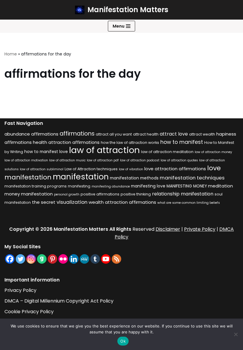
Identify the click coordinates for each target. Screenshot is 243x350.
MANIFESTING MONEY (187, 186)
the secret (43, 202)
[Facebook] (10, 259)
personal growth (66, 194)
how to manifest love (46, 152)
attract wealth (202, 134)
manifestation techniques (192, 177)
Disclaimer (168, 229)
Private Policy (199, 229)
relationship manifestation (182, 193)
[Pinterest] (52, 259)
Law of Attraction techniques (91, 168)
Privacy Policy (20, 290)
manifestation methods (134, 178)
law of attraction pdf (103, 160)
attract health (146, 134)
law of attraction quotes (179, 160)
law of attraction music (67, 160)
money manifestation (28, 194)
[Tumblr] (95, 259)
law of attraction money (213, 152)
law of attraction (104, 150)
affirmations (77, 133)
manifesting (79, 186)
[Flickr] (63, 259)
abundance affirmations (31, 134)
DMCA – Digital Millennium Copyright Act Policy (58, 301)
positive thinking (136, 194)
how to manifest (181, 142)
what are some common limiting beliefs (188, 203)
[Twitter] (20, 259)
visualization (72, 202)
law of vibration (131, 169)
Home (10, 54)
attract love (174, 134)
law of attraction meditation (167, 151)
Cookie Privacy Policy (29, 311)
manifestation (81, 176)
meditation (220, 186)
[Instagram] (31, 259)
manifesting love (148, 186)
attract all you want (114, 134)
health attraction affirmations (66, 142)
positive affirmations (100, 194)
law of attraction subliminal (41, 169)
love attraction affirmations (175, 169)
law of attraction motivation (26, 160)
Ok (123, 341)
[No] (236, 334)
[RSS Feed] (116, 259)
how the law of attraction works (130, 142)
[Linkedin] (74, 259)
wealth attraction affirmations (122, 202)
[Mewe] (84, 259)
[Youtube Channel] (106, 259)
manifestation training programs (35, 186)
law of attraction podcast (139, 160)
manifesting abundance (111, 186)
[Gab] (42, 259)
